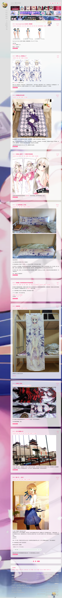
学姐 (22, 284)
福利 (29, 284)
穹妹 (24, 156)
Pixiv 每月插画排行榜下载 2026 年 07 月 (18, 582)
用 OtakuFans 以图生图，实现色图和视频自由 (20, 579)
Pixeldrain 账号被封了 (54, 587)
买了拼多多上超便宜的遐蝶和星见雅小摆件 (19, 585)
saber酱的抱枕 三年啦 (21, 204)
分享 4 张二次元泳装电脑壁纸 (17, 590)
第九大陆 (47, 578)
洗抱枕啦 (18, 306)
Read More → (15, 48)
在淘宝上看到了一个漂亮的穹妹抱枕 (24, 154)
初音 (19, 433)
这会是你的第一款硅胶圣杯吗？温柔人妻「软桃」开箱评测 (22, 587)
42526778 (16, 82)
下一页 (38, 561)
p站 (53, 577)
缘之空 (30, 156)
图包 (57, 578)
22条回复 (31, 433)
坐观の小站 (21, 569)
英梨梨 (32, 284)
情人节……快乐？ (20, 477)
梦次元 (26, 433)
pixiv (44, 577)
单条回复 (33, 156)
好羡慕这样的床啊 (20, 95)
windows (51, 581)
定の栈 (17, 569)
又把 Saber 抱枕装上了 (21, 56)
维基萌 (13, 569)
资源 (45, 575)
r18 (49, 575)
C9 (39, 578)
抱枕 (19, 97)
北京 (21, 433)
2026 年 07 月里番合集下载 (16, 577)
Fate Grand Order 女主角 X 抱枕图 (24, 24)
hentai (17, 284)
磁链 (57, 575)
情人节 (20, 479)
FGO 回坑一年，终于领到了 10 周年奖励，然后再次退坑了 (22, 584)
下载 (37, 577)
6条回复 (22, 308)
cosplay (55, 578)
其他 (6, 18)
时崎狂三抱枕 (19, 383)
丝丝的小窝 (26, 569)
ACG (6, 10)
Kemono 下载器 (43, 569)
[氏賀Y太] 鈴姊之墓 (54, 586)
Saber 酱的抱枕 (16, 3)
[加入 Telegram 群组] (50, 3)
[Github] (55, 3)
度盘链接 (14, 44)
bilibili (53, 581)
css (53, 578)
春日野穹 (20, 156)
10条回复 (25, 385)
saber (17, 97)
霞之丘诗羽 (41, 284)
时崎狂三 (22, 385)
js (55, 575)
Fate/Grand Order (43, 578)
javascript (41, 577)
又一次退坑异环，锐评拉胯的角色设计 (18, 592)
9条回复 (22, 97)
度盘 (49, 577)
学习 (6, 12)
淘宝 (22, 156)
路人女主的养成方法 (36, 284)
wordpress (51, 578)
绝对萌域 (27, 156)
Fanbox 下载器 (36, 569)
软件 (6, 14)
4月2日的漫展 (27, 419)
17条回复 (25, 479)
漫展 (28, 433)
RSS (6, 20)
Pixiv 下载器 (31, 569)
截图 (58, 581)
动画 (54, 575)
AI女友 (6, 23)
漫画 (56, 581)
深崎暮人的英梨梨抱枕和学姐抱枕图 (24, 282)
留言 (6, 29)
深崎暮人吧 (29, 288)
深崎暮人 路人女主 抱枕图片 (18, 294)
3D (57, 577)
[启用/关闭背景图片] (53, 3)
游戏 (6, 16)
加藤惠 (20, 284)
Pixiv (6, 22)
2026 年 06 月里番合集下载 (16, 589)
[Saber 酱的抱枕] (5, 5)
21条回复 (24, 206)
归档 (6, 26)
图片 (51, 575)
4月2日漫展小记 (19, 431)
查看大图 (14, 375)
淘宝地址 (27, 195)
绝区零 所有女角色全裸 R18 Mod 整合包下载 (19, 580)
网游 (38, 578)
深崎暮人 (27, 284)
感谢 (19, 206)
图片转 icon (49, 569)
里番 (52, 577)
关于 (6, 27)
